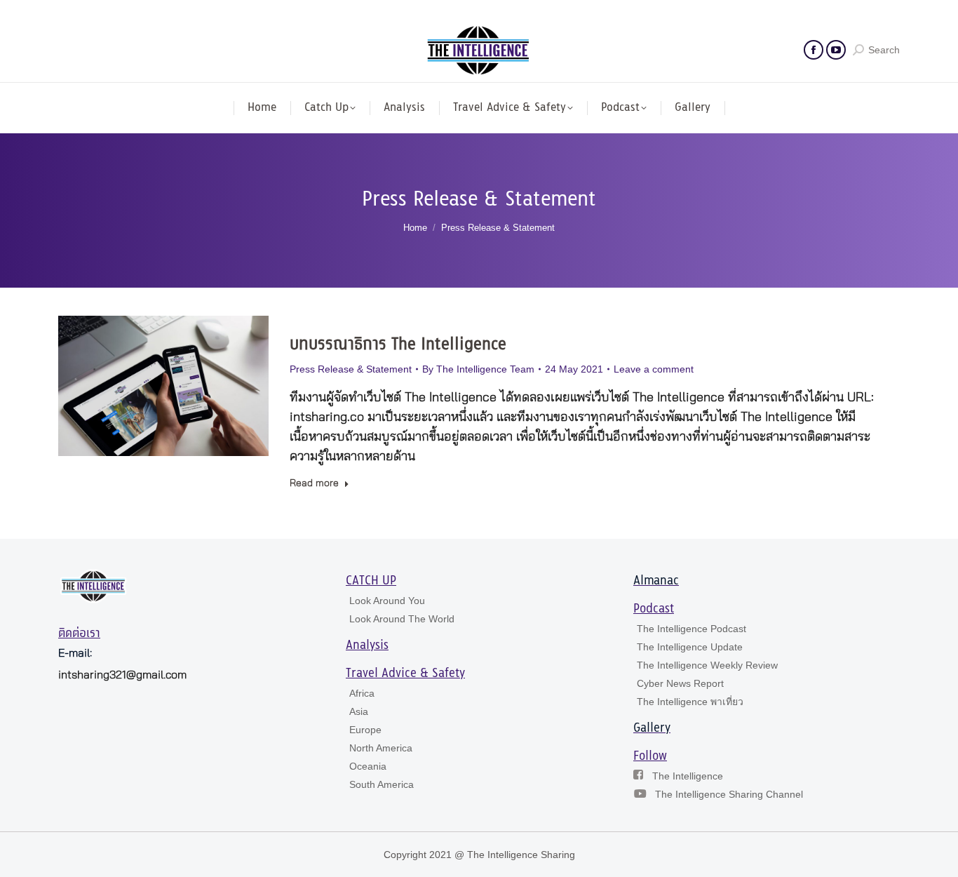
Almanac (656, 581)
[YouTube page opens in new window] (836, 50)
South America (381, 784)
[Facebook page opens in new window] (813, 50)
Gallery (651, 728)
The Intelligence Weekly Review (707, 665)
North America (380, 748)
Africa (362, 693)
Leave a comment (654, 369)
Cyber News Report (680, 683)
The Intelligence (687, 776)
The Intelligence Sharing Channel (729, 794)
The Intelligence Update (690, 646)
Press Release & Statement (351, 369)
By (478, 369)
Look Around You (387, 600)
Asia (358, 711)
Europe (365, 729)
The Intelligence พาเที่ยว (690, 701)
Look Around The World (401, 618)
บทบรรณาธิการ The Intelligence (398, 345)
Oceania (367, 766)
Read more (314, 483)
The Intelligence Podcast (691, 628)
